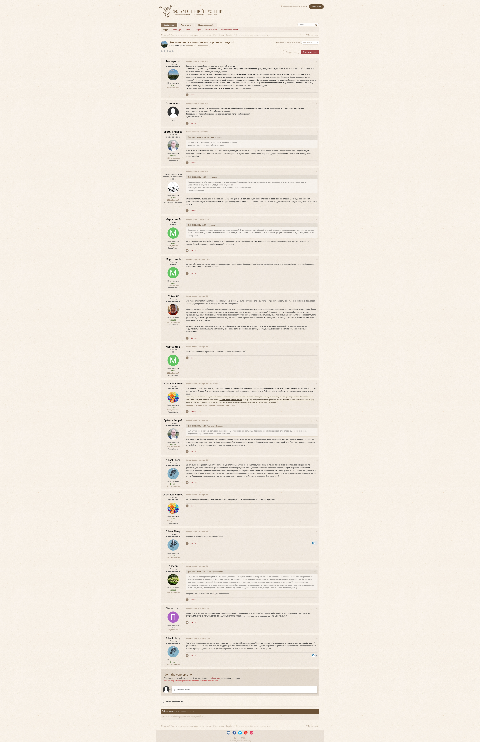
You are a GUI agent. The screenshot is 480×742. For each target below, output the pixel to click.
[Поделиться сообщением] (317, 61)
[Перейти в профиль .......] (173, 187)
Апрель (173, 566)
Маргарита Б (173, 219)
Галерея (198, 30)
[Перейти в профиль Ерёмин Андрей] (173, 145)
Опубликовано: (197, 61)
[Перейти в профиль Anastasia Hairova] (173, 397)
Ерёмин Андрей (173, 131)
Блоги (188, 30)
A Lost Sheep (173, 459)
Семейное (203, 45)
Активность (186, 25)
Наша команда (211, 30)
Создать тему (291, 52)
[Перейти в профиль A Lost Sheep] (173, 473)
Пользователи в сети (229, 30)
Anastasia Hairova (173, 383)
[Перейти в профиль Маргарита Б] (173, 233)
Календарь (177, 30)
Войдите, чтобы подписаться (289, 42)
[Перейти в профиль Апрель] (173, 579)
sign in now (215, 678)
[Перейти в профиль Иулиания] (173, 309)
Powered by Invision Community (240, 741)
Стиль (243, 738)
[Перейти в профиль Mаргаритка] (164, 44)
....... (173, 171)
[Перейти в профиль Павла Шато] (173, 617)
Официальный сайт (206, 25)
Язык (235, 738)
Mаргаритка (180, 45)
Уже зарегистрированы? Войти (293, 7)
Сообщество (169, 25)
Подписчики (307, 42)
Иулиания (173, 296)
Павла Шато (173, 608)
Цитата (193, 95)
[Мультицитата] (187, 94)
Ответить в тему (310, 52)
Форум (165, 30)
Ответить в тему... (184, 690)
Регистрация (316, 6)
